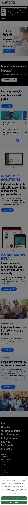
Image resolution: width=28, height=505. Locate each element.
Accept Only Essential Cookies (14, 498)
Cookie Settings (14, 493)
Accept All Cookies (14, 502)
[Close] (26, 478)
